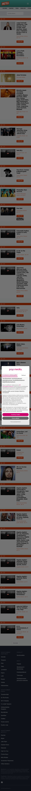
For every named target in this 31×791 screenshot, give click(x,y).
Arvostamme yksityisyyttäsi (9, 375)
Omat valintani (15, 418)
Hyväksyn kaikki (15, 414)
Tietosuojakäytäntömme (15, 421)
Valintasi (23, 375)
